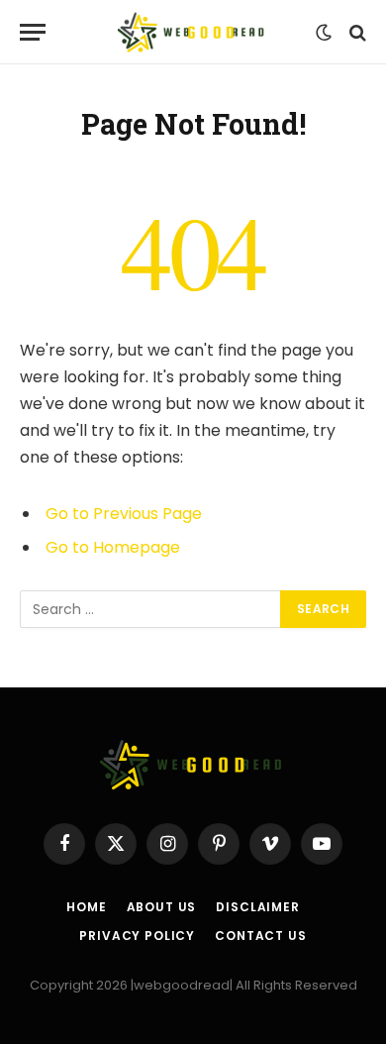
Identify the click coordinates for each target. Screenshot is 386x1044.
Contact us (260, 935)
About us (162, 906)
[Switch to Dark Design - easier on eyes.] (324, 33)
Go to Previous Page (124, 513)
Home (86, 906)
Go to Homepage (113, 547)
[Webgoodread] (193, 32)
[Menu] (33, 32)
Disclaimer (257, 906)
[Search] (355, 32)
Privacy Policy (137, 935)
